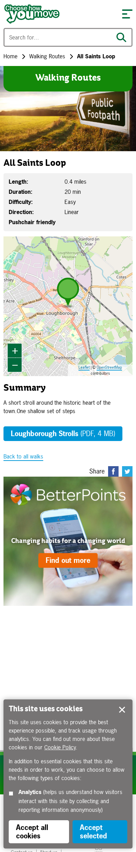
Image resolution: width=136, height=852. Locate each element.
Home (10, 56)
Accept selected (122, 710)
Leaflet (84, 367)
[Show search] (123, 37)
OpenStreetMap (109, 367)
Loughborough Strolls (63, 433)
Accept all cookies (32, 831)
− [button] (15, 365)
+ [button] (15, 350)
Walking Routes (47, 56)
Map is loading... (67, 306)
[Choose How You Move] (59, 13)
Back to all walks (23, 456)
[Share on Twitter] (127, 471)
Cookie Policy (60, 747)
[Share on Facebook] (113, 471)
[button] (127, 14)
